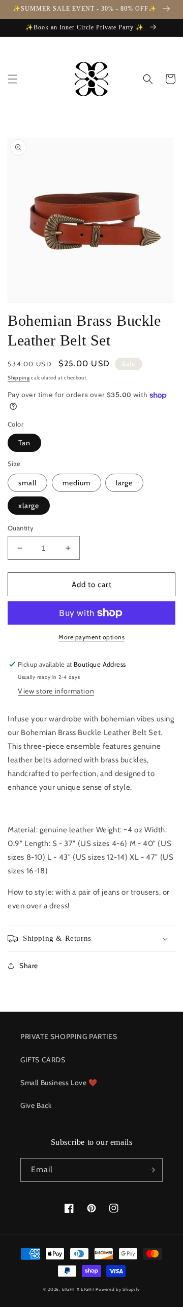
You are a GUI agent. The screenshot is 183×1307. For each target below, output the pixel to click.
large (124, 482)
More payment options (91, 637)
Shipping (19, 377)
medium (76, 482)
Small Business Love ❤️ (59, 1082)
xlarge (28, 505)
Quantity (21, 528)
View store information (56, 691)
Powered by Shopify (118, 1289)
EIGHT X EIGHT (78, 1289)
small (27, 482)
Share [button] (28, 965)
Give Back (35, 1105)
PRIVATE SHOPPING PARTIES (68, 1036)
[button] (13, 79)
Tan (24, 442)
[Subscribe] (151, 1170)
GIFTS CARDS (43, 1059)
